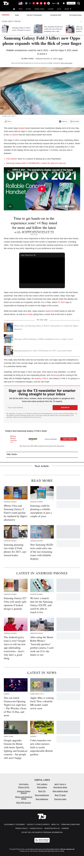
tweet (48, 311)
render (30, 314)
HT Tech (61, 302)
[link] (14, 439)
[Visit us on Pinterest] (33, 3)
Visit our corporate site (67, 849)
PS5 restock (11, 159)
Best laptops (42, 787)
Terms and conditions (70, 824)
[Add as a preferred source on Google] (42, 840)
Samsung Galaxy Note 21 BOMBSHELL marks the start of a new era (36, 163)
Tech (20, 9)
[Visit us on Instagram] (41, 3)
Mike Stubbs (29, 59)
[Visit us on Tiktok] (48, 3)
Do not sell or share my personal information (42, 832)
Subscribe (70, 3)
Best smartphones (42, 795)
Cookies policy (36, 828)
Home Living (39, 9)
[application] (42, 270)
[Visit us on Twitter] (30, 3)
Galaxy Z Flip (40, 378)
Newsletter (76, 121)
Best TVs (42, 791)
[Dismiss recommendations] (81, 21)
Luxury (50, 9)
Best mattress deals (60, 791)
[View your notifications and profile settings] (64, 3)
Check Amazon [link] (68, 439)
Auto (59, 9)
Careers (65, 828)
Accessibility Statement (14, 824)
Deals (17, 15)
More (67, 9)
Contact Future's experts (38, 824)
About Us (55, 824)
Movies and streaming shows (23, 798)
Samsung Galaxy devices (23, 792)
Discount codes (60, 799)
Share (9, 121)
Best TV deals (60, 795)
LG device (13, 135)
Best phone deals (60, 787)
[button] (42, 439)
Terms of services (32, 413)
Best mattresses (42, 799)
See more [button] (34, 234)
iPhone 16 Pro (23, 787)
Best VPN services (23, 803)
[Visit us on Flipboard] (45, 3)
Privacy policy (21, 828)
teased (21, 128)
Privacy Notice (69, 413)
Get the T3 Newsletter (34, 15)
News (61, 59)
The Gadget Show (75, 15)
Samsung (55, 375)
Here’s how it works (66, 63)
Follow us (64, 121)
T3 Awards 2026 (55, 15)
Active (28, 9)
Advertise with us (52, 828)
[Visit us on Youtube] (37, 3)
